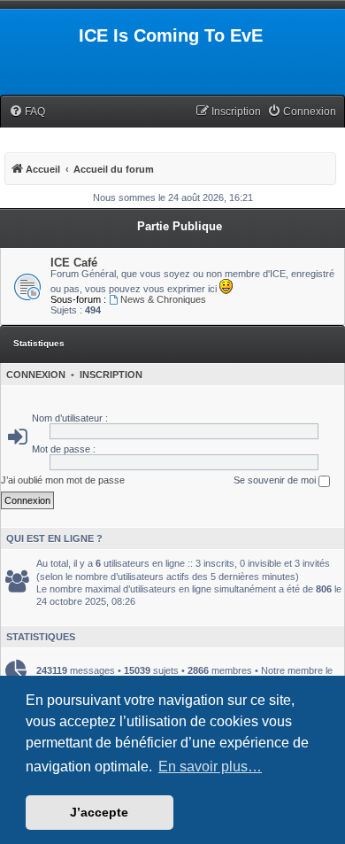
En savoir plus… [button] (210, 766)
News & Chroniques (163, 299)
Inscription (111, 374)
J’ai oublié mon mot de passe (63, 480)
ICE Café (73, 262)
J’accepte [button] (99, 812)
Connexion (35, 374)
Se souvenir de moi (276, 480)
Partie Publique (179, 226)
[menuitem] (27, 112)
